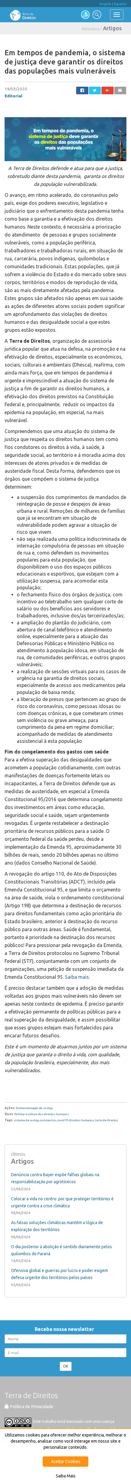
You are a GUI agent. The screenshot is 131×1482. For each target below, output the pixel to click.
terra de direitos (106, 1120)
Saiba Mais (66, 1475)
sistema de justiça (26, 1120)
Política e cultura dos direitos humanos (41, 1114)
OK (65, 1366)
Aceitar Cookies (65, 1461)
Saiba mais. (77, 977)
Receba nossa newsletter (66, 1329)
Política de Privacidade (31, 1406)
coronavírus (48, 1120)
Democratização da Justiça (34, 1108)
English (105, 4)
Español (120, 4)
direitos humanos (81, 1120)
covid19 (62, 1120)
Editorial (13, 95)
